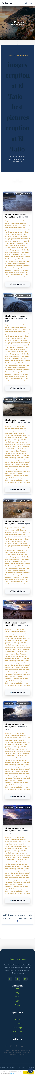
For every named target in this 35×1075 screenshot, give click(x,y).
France (17, 1005)
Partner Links (17, 1032)
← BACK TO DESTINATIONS (17, 55)
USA (17, 1001)
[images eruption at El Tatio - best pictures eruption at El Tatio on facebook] (17, 921)
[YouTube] (22, 1046)
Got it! (28, 1072)
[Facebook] (10, 979)
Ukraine (17, 997)
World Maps (17, 1028)
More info (12, 1073)
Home (17, 1019)
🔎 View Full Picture (17, 284)
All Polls (17, 1024)
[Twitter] (17, 979)
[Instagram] (25, 979)
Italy (17, 993)
